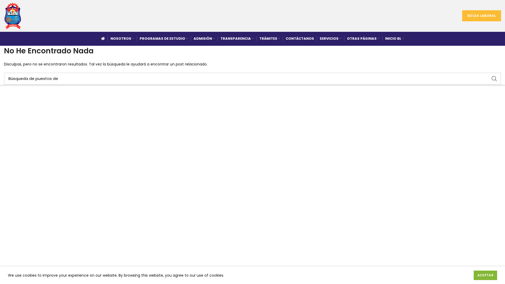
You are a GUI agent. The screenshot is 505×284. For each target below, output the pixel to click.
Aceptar (485, 275)
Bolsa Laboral (481, 15)
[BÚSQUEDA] (494, 79)
